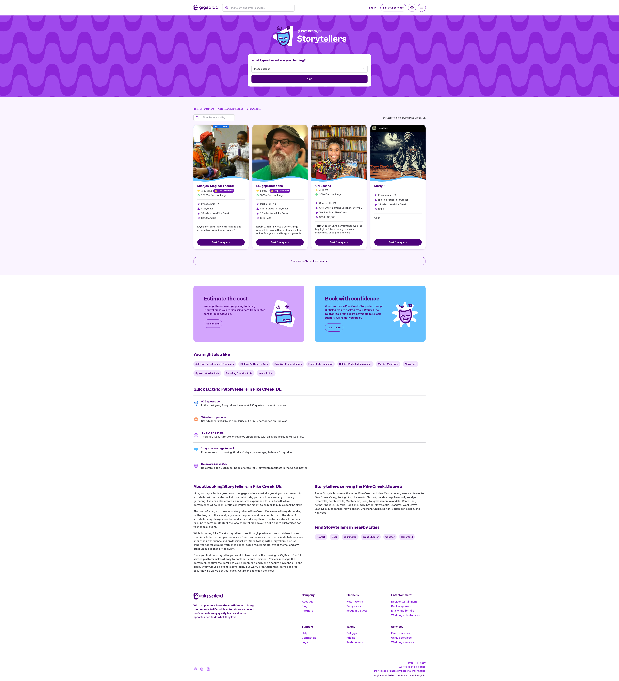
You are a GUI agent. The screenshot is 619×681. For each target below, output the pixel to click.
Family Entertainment (320, 364)
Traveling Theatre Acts (239, 373)
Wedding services (402, 642)
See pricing (213, 323)
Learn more (334, 327)
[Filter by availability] (218, 117)
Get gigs (351, 633)
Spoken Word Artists (207, 373)
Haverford (407, 537)
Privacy (421, 662)
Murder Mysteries (388, 364)
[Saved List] (412, 8)
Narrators (410, 364)
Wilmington (350, 537)
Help (305, 633)
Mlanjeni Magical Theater (215, 186)
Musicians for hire (402, 610)
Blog (304, 606)
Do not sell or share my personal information (400, 670)
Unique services (401, 637)
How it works (354, 601)
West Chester (371, 537)
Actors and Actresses (230, 108)
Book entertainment (404, 601)
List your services (393, 7)
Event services (400, 633)
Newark (321, 537)
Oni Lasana (323, 186)
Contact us (309, 637)
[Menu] (422, 8)
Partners (307, 610)
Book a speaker (401, 606)
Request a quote (357, 610)
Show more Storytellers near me (309, 261)
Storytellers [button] (322, 39)
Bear (334, 537)
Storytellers (254, 108)
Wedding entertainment (406, 615)
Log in (372, 7)
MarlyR (379, 186)
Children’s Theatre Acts (254, 364)
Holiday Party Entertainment (355, 364)
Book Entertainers (203, 108)
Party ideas (353, 606)
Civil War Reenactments (288, 364)
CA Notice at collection (412, 666)
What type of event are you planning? (278, 60)
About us (307, 601)
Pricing (350, 637)
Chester (390, 537)
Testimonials (354, 642)
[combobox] (260, 8)
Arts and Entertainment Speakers (214, 364)
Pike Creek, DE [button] (312, 31)
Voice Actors (266, 373)
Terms (409, 662)
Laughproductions (269, 186)
